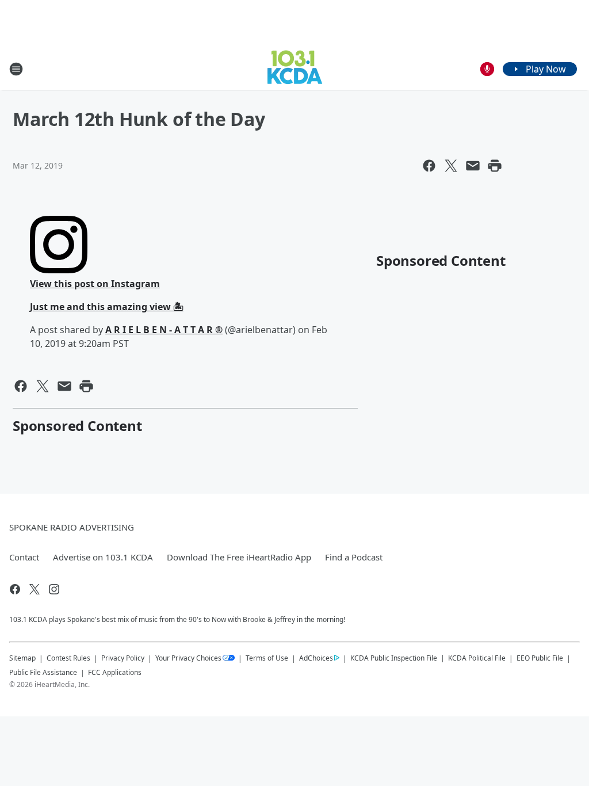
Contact (24, 557)
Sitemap (22, 658)
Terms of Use (267, 658)
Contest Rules (68, 658)
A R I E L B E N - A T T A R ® (164, 329)
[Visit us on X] (34, 589)
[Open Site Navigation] (16, 69)
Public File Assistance (43, 672)
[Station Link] (295, 68)
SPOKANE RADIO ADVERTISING (71, 527)
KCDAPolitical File (477, 658)
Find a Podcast (354, 557)
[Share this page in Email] (473, 166)
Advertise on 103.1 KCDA (103, 557)
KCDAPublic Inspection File (393, 657)
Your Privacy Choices (188, 658)
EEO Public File (540, 658)
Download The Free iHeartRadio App (239, 557)
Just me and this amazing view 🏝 (106, 306)
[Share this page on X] (451, 166)
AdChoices (316, 658)
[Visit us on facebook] (15, 589)
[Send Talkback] (487, 69)
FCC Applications (114, 672)
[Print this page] (495, 166)
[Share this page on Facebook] (429, 166)
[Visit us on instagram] (54, 589)
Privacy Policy (122, 658)
